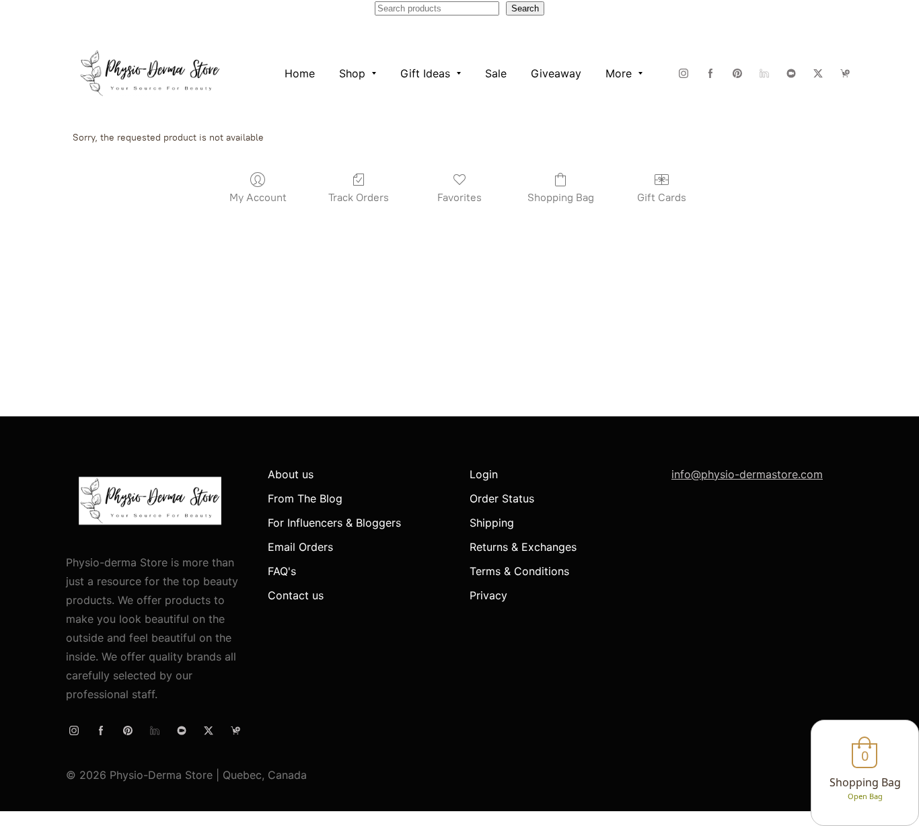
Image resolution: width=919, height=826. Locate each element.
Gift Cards (661, 197)
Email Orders (300, 547)
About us (291, 474)
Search (525, 8)
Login (484, 474)
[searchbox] (437, 8)
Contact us (296, 595)
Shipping (492, 522)
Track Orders (358, 197)
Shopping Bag (560, 197)
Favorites (459, 197)
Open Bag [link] (865, 796)
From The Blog (305, 498)
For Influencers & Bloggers (334, 522)
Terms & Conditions (519, 571)
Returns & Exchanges (523, 547)
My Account (258, 197)
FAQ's (282, 571)
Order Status (502, 498)
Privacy (488, 595)
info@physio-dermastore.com (747, 474)
